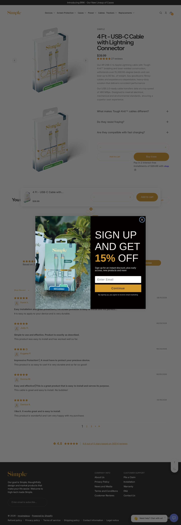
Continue (118, 288)
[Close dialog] (142, 219)
